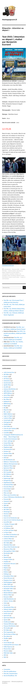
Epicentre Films (8, 468)
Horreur (6, 513)
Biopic (5, 405)
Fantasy (6, 491)
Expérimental (8, 482)
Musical (6, 557)
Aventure (6, 397)
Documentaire (8, 449)
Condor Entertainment (10, 439)
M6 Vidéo (4, 270)
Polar (5, 570)
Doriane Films (8, 453)
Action (6, 376)
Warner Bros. (7, 649)
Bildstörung (7, 403)
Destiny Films (8, 445)
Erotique (6, 470)
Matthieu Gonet (20, 275)
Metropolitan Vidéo (9, 551)
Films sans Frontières (10, 495)
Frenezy (6, 499)
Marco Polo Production (10, 547)
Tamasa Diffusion (9, 624)
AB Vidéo (6, 374)
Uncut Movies (8, 642)
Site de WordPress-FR (10, 675)
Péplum (6, 567)
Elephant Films (8, 466)
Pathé (5, 565)
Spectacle (6, 615)
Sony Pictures (8, 611)
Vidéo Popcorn (8, 646)
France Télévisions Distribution (13, 497)
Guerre (6, 503)
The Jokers (7, 636)
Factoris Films (8, 486)
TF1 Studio (7, 628)
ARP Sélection (8, 391)
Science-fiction (8, 601)
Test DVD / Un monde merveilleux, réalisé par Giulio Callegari (15, 333)
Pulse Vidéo (7, 584)
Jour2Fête (6, 522)
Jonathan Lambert (14, 274)
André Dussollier (12, 270)
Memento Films (8, 549)
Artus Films (7, 395)
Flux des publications (10, 671)
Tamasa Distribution (10, 626)
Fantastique (7, 489)
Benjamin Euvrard (10, 272)
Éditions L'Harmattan (10, 462)
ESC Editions (7, 474)
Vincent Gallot (15, 277)
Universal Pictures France (11, 644)
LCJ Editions (7, 528)
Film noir (6, 493)
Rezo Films (7, 590)
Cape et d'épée (8, 416)
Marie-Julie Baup (11, 275)
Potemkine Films (9, 576)
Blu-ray (6, 412)
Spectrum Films (8, 617)
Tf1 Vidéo (6, 630)
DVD (5, 457)
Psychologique (8, 582)
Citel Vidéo (7, 426)
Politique (6, 574)
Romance (6, 597)
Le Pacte (6, 532)
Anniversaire (7, 383)
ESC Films (6, 476)
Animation (7, 380)
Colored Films (8, 430)
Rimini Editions (8, 592)
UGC (5, 640)
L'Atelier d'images (9, 524)
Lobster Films (8, 538)
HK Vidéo (6, 509)
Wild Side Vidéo (8, 653)
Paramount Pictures (9, 563)
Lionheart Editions (9, 536)
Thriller (6, 638)
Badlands (6, 401)
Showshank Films (9, 607)
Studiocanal (7, 622)
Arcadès (6, 387)
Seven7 (6, 605)
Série (5, 603)
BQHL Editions (8, 414)
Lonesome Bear (8, 540)
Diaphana (6, 447)
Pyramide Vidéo (8, 588)
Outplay (6, 561)
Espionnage (7, 478)
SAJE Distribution (9, 599)
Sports (6, 619)
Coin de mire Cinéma (10, 428)
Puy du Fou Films (9, 586)
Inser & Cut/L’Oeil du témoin (12, 520)
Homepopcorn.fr (9, 20)
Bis (4, 407)
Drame (6, 455)
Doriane (6, 451)
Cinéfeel (6, 424)
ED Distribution (8, 459)
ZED (5, 655)
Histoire (6, 507)
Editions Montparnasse (10, 464)
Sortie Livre (7, 613)
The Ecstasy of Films (10, 634)
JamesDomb (7, 269)
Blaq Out (6, 410)
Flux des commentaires (10, 673)
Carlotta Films (8, 418)
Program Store (8, 580)
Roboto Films (8, 595)
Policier (6, 572)
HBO (5, 505)
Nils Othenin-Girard (7, 277)
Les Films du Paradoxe (10, 534)
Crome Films (7, 443)
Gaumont (6, 501)
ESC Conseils (7, 472)
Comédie (23, 269)
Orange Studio (8, 559)
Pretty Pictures (8, 578)
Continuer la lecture (8, 265)
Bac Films (6, 399)
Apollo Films (7, 385)
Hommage (7, 511)
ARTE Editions (8, 393)
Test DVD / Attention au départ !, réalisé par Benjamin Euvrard (13, 40)
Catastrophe (7, 420)
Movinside (7, 553)
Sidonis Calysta (8, 609)
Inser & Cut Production (10, 518)
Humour (6, 516)
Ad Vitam (6, 378)
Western (6, 651)
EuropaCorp (7, 480)
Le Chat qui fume (9, 530)
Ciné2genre (7, 422)
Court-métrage (8, 441)
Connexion (7, 669)
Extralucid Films (8, 484)
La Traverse (7, 526)
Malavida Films (8, 545)
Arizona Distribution (10, 389)
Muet (5, 555)
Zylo (5, 657)
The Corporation (8, 632)
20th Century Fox (9, 372)
